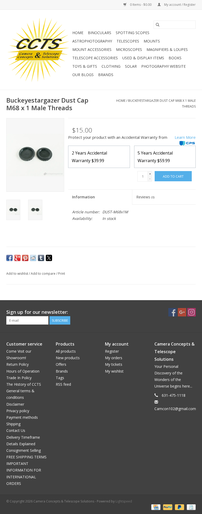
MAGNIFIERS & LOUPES (167, 49)
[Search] (157, 24)
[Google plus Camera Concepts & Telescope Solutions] (182, 312)
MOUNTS (152, 41)
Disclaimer (15, 404)
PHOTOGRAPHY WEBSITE (163, 66)
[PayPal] (167, 507)
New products (68, 357)
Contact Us (15, 430)
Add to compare (43, 273)
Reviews (145, 196)
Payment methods (22, 417)
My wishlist (114, 371)
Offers (61, 364)
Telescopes (128, 41)
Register (112, 351)
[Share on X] (49, 258)
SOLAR (131, 66)
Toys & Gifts (84, 66)
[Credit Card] (155, 507)
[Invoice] (190, 507)
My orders (113, 357)
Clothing (111, 66)
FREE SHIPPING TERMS (26, 456)
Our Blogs (83, 74)
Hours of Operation (22, 371)
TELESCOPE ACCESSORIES (95, 57)
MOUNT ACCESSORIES (92, 49)
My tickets (113, 364)
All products (66, 351)
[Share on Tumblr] (41, 258)
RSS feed (63, 384)
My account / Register (179, 4)
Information (83, 196)
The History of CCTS (23, 384)
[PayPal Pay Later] (179, 507)
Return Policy (17, 364)
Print (61, 273)
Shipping (13, 423)
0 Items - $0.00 (140, 4)
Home (77, 32)
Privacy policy (17, 410)
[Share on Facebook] (9, 258)
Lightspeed (123, 501)
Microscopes (129, 49)
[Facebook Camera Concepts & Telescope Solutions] (172, 312)
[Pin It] (25, 258)
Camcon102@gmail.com (175, 408)
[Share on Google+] (17, 258)
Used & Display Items (143, 57)
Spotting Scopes (132, 32)
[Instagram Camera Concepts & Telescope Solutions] (191, 312)
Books (175, 57)
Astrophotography (92, 41)
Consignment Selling (23, 450)
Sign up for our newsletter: (37, 312)
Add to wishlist (17, 273)
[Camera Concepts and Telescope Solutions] (38, 50)
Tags (60, 377)
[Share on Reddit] (33, 258)
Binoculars (99, 32)
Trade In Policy (19, 377)
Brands (105, 74)
